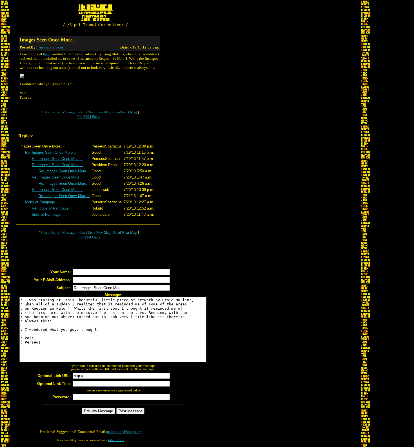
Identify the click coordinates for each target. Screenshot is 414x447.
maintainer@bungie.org (124, 432)
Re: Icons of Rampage (50, 208)
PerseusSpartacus (50, 47)
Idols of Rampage (46, 214)
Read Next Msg (125, 112)
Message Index (73, 112)
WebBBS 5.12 (116, 440)
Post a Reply (50, 112)
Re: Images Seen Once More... (50, 152)
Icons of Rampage (40, 202)
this (46, 54)
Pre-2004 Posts (88, 116)
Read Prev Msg (99, 112)
